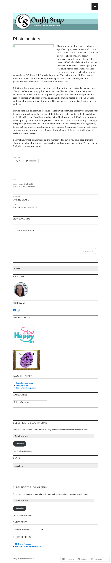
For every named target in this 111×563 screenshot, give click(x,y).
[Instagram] (18, 310)
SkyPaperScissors (23, 544)
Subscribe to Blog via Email (30, 423)
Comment (88, 251)
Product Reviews (28, 186)
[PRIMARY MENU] (95, 6)
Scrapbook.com (23, 385)
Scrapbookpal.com (24, 383)
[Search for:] (55, 268)
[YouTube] (14, 310)
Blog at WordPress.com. (24, 558)
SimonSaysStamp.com (26, 388)
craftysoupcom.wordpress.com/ (29, 546)
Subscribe (20, 444)
